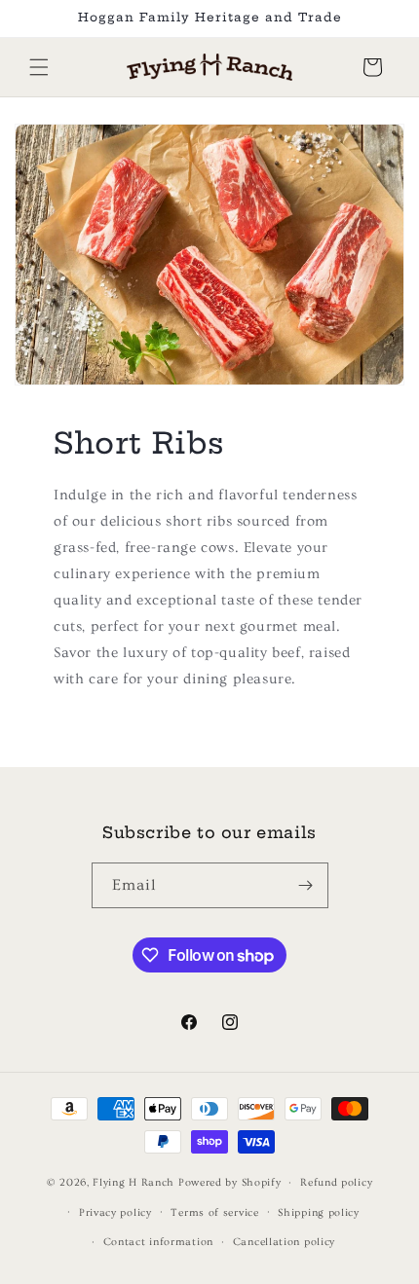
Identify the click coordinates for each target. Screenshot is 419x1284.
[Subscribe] (306, 885)
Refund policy (336, 1182)
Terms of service (214, 1212)
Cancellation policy (284, 1241)
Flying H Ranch (133, 1182)
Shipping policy (319, 1212)
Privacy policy (115, 1212)
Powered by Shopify (230, 1182)
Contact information (158, 1241)
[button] (39, 67)
